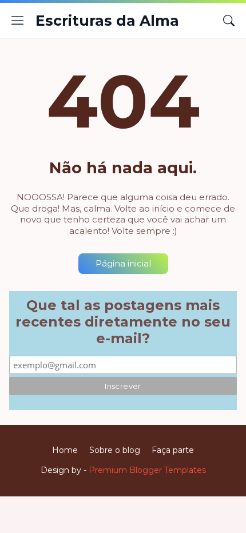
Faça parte (173, 450)
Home (65, 450)
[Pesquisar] (229, 20)
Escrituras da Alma (107, 20)
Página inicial (123, 263)
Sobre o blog (114, 450)
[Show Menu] (17, 20)
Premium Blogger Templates (147, 470)
